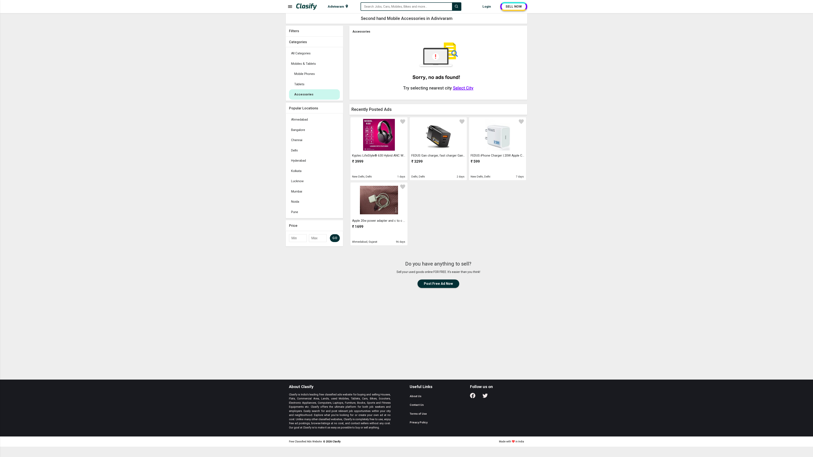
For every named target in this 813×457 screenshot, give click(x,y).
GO (334, 238)
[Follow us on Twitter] (485, 397)
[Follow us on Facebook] (472, 397)
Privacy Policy (418, 422)
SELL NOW (514, 6)
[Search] (456, 6)
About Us (415, 396)
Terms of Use (418, 413)
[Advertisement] (314, 311)
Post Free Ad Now (438, 284)
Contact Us (417, 404)
